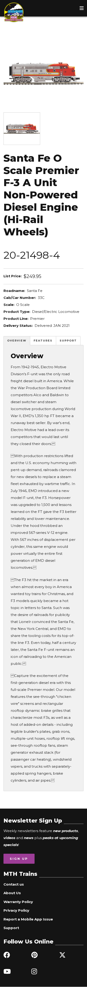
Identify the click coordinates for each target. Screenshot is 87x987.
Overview (16, 340)
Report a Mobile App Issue (28, 919)
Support (68, 340)
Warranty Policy (18, 902)
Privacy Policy (16, 910)
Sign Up (19, 858)
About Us (12, 893)
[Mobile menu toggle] (82, 8)
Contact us (13, 884)
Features (43, 340)
